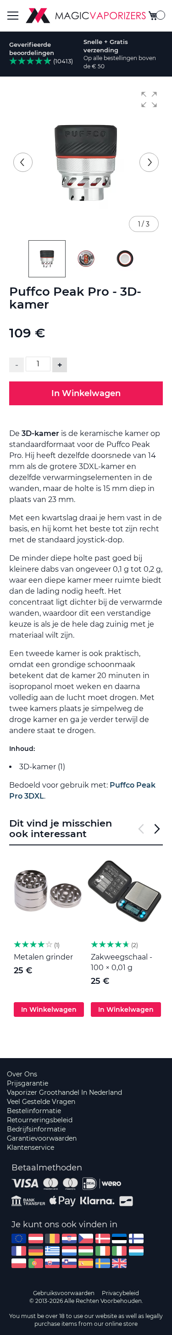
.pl (18, 1263)
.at (35, 1238)
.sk (52, 1263)
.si (69, 1263)
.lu (136, 1251)
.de (35, 1251)
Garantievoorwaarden (42, 1138)
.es (85, 1263)
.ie (102, 1251)
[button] (149, 99)
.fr (18, 1251)
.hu (85, 1251)
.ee (119, 1238)
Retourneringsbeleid (39, 1120)
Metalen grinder (43, 957)
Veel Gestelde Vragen (41, 1102)
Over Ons (22, 1074)
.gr (52, 1251)
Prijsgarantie (27, 1083)
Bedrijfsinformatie (36, 1129)
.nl (69, 1251)
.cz (85, 1238)
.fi (136, 1238)
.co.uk (119, 1263)
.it (119, 1251)
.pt (35, 1263)
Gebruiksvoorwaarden (63, 1293)
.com (18, 1238)
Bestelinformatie (34, 1111)
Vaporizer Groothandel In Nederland (64, 1092)
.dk (102, 1238)
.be (52, 1238)
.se (102, 1263)
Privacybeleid (120, 1293)
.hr (69, 1238)
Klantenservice (30, 1147)
